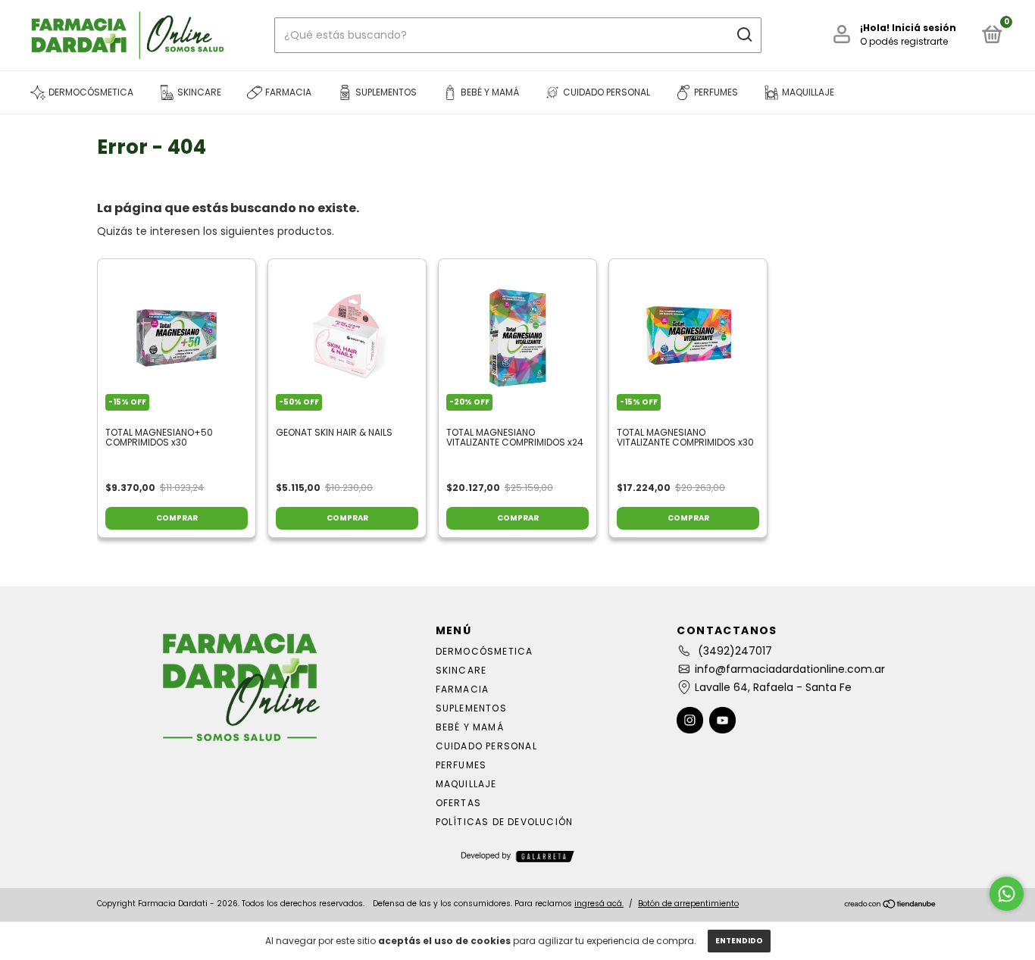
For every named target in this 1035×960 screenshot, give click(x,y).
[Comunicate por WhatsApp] (1007, 894)
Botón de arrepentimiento (688, 903)
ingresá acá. (599, 903)
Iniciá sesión (924, 27)
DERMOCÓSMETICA (484, 651)
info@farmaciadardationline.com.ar (790, 669)
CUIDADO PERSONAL (486, 746)
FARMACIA (462, 689)
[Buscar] (743, 34)
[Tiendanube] (890, 905)
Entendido (739, 940)
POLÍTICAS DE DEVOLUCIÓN (505, 821)
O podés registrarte (904, 41)
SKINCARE (461, 670)
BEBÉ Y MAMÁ (470, 727)
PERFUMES (461, 764)
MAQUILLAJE (466, 783)
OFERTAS (458, 802)
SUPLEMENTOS (471, 708)
